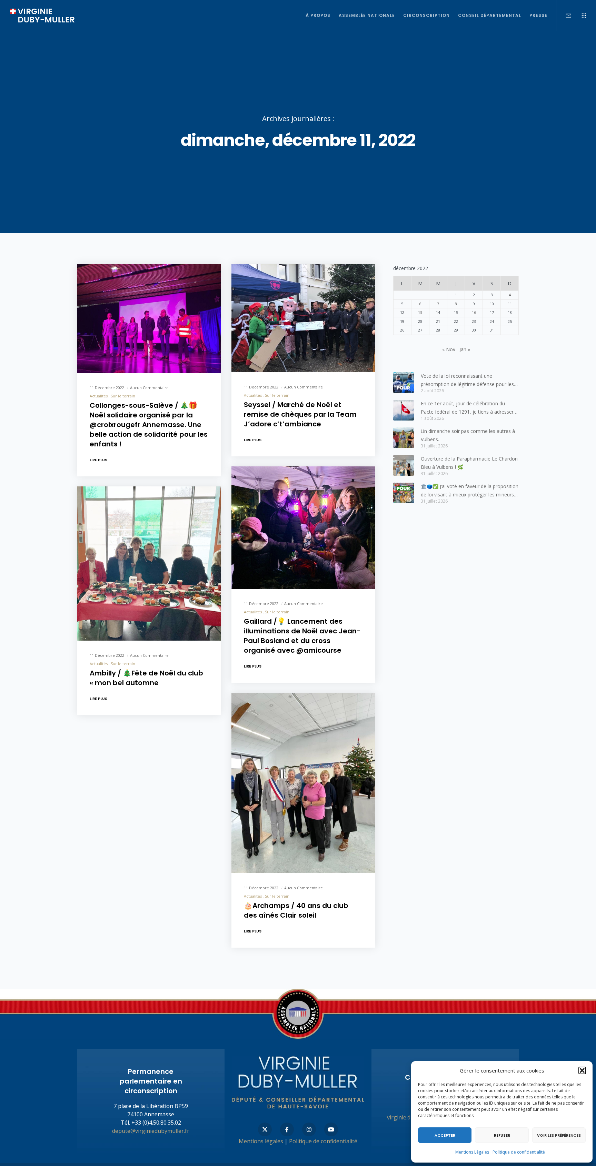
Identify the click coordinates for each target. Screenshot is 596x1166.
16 (474, 312)
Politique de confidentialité (519, 1152)
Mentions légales (261, 1141)
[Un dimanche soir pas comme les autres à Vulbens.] (403, 437)
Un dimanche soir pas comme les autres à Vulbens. (468, 435)
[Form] (564, 15)
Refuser (502, 1135)
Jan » (464, 349)
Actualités (99, 395)
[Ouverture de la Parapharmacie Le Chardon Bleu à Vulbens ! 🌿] (403, 465)
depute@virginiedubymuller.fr (150, 1131)
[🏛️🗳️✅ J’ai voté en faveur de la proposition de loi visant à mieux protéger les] (403, 493)
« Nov (448, 349)
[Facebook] (287, 1129)
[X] (265, 1129)
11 (510, 303)
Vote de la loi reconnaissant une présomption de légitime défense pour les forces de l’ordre (467, 380)
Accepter (445, 1135)
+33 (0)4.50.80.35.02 (156, 1122)
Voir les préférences (559, 1135)
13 (420, 312)
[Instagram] (309, 1129)
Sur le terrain (123, 395)
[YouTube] (331, 1129)
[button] (582, 1070)
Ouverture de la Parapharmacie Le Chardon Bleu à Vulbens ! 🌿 (469, 462)
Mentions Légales (472, 1152)
